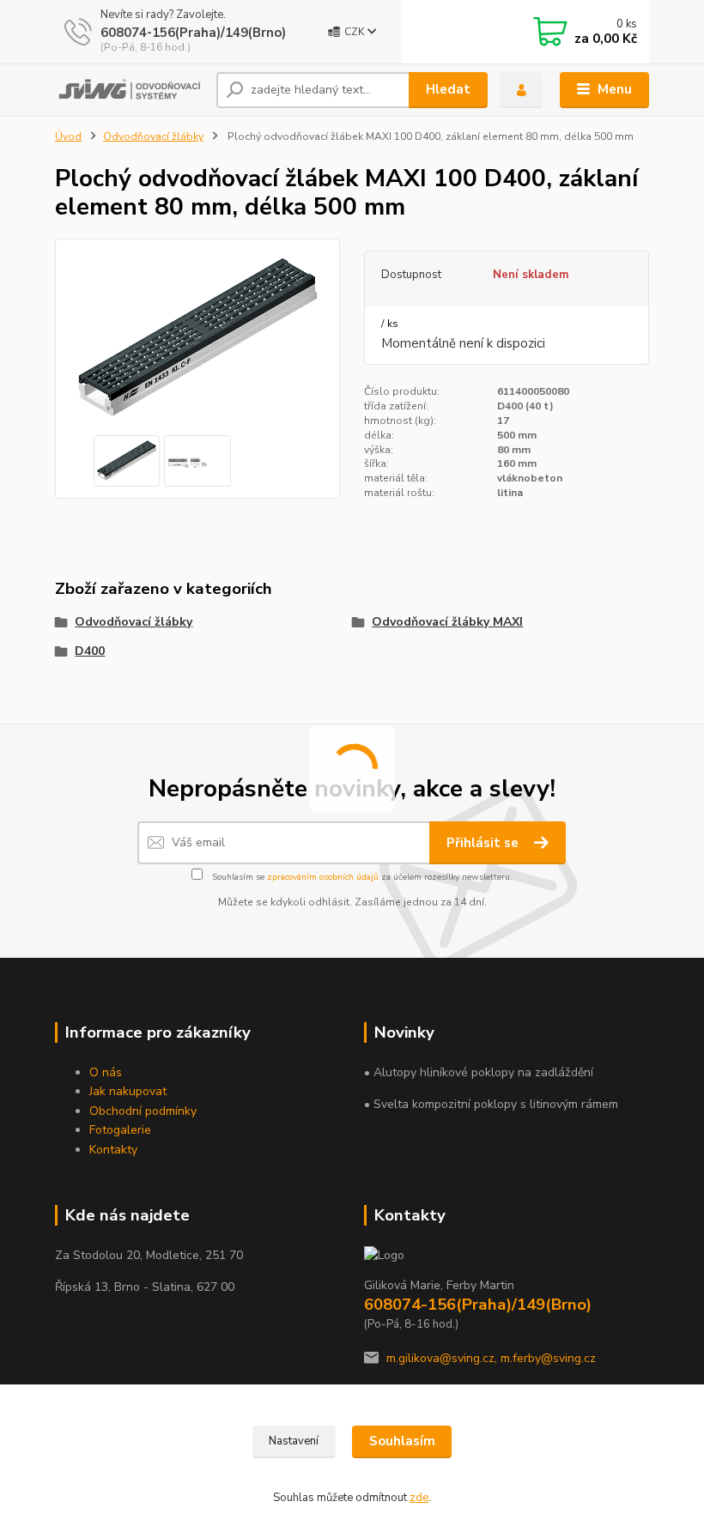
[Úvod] (129, 90)
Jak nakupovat (128, 1091)
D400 (90, 651)
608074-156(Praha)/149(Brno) (193, 32)
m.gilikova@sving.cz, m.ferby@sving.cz (491, 1358)
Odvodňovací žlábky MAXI (447, 622)
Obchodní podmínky (143, 1111)
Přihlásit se (484, 842)
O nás (105, 1072)
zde (419, 1497)
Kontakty (113, 1149)
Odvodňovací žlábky (153, 136)
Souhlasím (402, 1441)
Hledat (448, 89)
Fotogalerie (120, 1130)
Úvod (68, 136)
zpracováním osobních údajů (323, 877)
